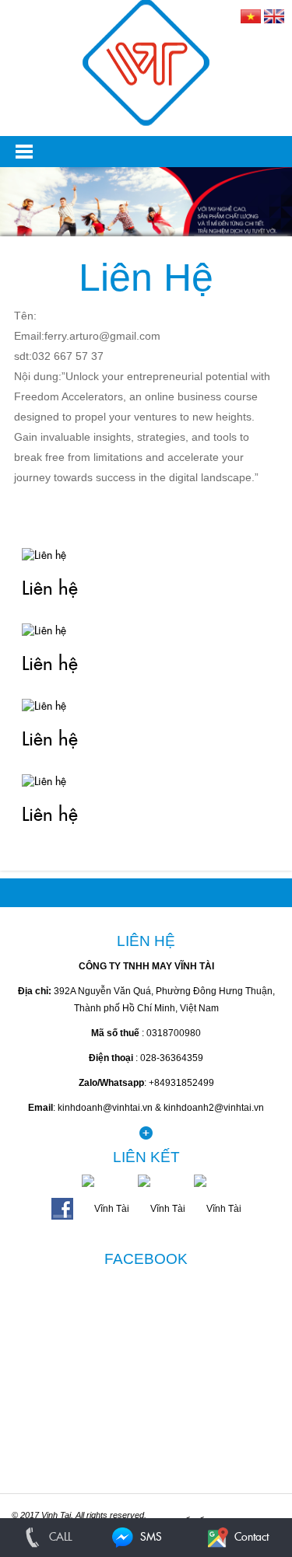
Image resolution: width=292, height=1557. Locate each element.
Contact (250, 1537)
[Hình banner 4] (146, 227)
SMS (149, 1537)
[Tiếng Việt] (251, 15)
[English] (274, 15)
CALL (59, 1537)
